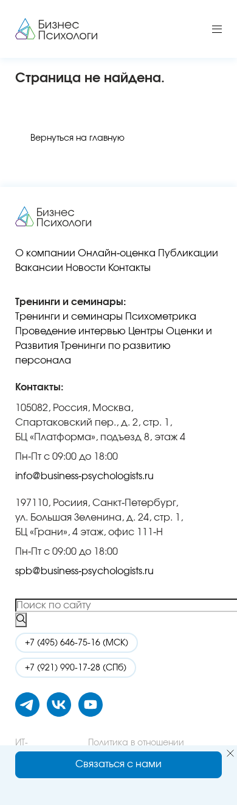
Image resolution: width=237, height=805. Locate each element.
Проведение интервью (70, 331)
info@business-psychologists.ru (84, 476)
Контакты (129, 268)
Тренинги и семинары (69, 317)
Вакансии (39, 268)
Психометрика (160, 317)
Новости (86, 268)
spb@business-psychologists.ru (84, 571)
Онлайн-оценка (117, 253)
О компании (45, 253)
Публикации (188, 253)
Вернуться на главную (77, 138)
